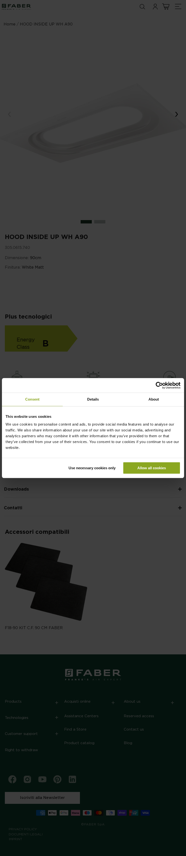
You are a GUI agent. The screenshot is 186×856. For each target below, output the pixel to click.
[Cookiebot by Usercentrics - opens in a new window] (159, 385)
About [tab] (153, 399)
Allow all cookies (151, 468)
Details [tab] (93, 399)
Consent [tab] (32, 399)
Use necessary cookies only (92, 468)
